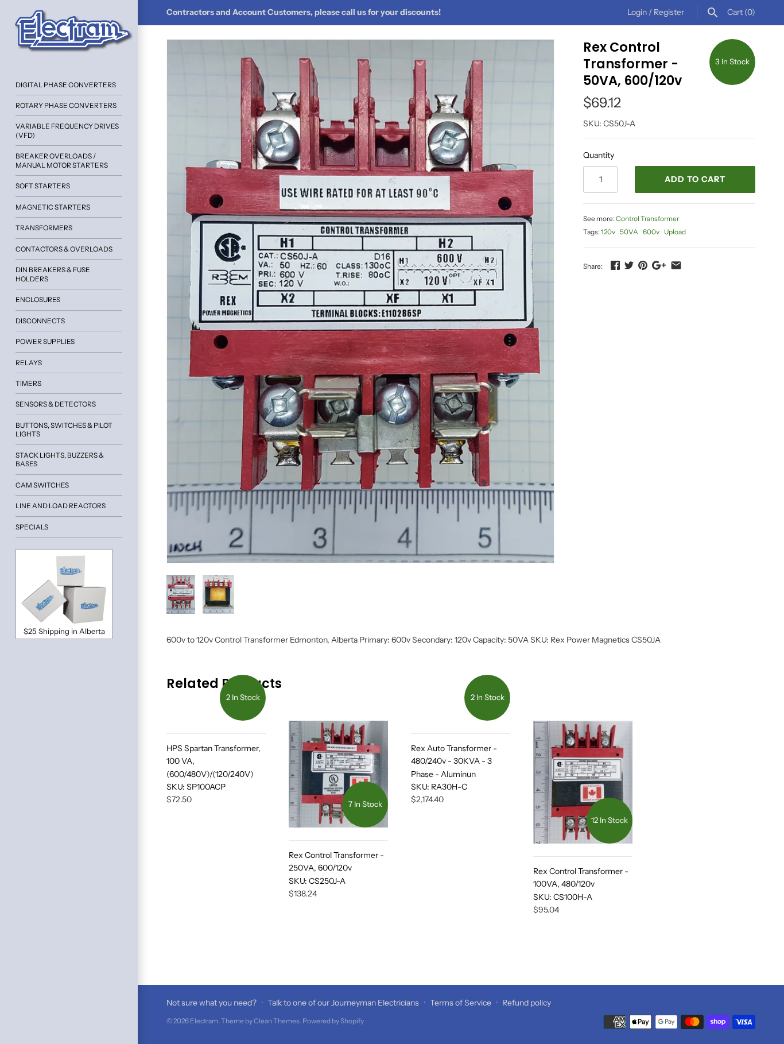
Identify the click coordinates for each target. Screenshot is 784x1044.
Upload (675, 231)
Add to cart (695, 179)
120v (608, 231)
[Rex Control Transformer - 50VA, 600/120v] (360, 301)
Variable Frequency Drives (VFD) (67, 130)
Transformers (43, 227)
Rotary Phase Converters (66, 105)
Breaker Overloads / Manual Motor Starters (61, 160)
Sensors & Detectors (55, 404)
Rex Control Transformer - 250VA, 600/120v (336, 868)
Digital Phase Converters (65, 84)
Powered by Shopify (333, 1020)
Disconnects (40, 320)
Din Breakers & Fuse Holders (52, 274)
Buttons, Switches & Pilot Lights (63, 429)
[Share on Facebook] (615, 265)
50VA (629, 231)
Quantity (598, 155)
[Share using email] (676, 265)
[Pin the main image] (642, 265)
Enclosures (37, 299)
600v (651, 231)
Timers (28, 383)
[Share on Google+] (659, 265)
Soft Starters (42, 185)
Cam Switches (42, 485)
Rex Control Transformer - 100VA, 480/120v (580, 884)
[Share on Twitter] (629, 265)
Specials (31, 527)
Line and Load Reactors (60, 505)
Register (669, 12)
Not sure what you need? (211, 1002)
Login (637, 12)
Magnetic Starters (52, 207)
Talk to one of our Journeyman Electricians (343, 1002)
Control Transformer (647, 218)
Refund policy (526, 1002)
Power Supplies (45, 341)
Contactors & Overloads (63, 249)
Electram (204, 1020)
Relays (28, 362)
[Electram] (69, 31)
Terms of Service (460, 1002)
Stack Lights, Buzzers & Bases (59, 459)
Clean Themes (277, 1020)
